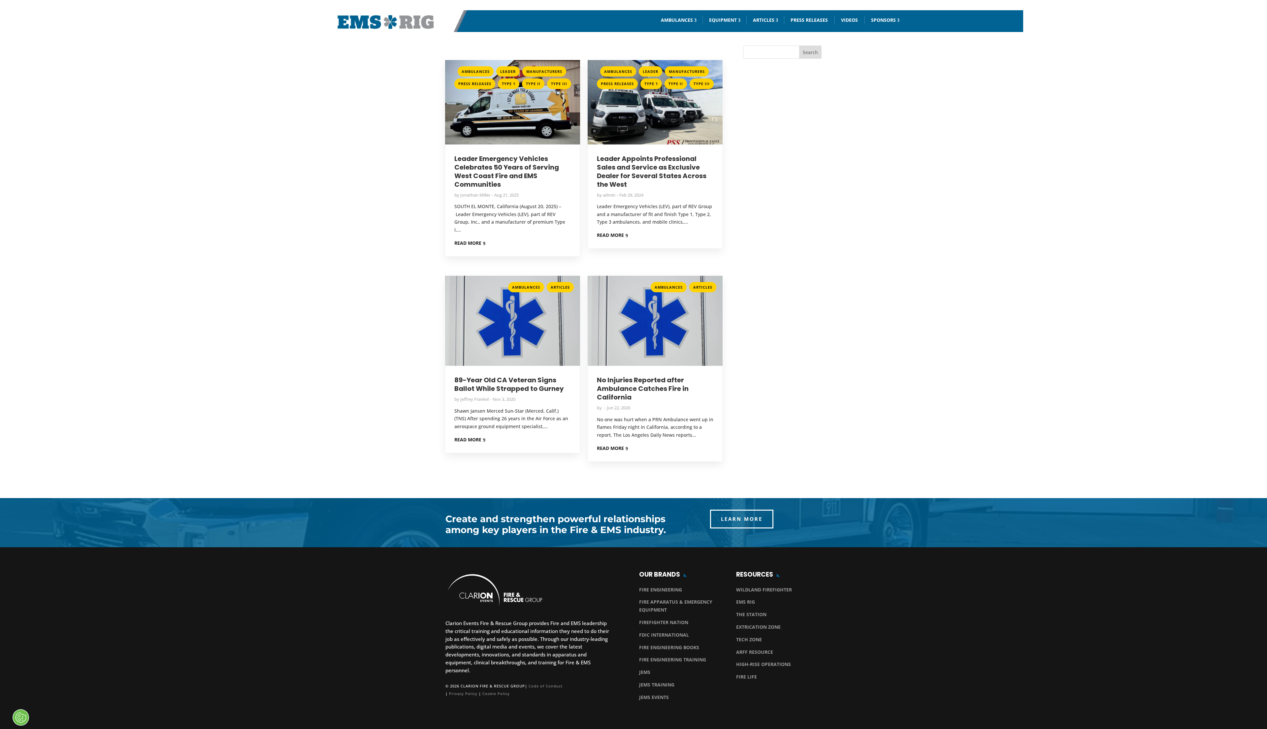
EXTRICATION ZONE (758, 627)
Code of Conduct (546, 685)
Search (810, 52)
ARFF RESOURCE (754, 652)
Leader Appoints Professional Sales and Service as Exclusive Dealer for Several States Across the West (651, 171)
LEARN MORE (742, 519)
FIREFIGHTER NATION (663, 622)
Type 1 (508, 83)
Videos (849, 20)
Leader (508, 71)
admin (609, 195)
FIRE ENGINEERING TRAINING (672, 659)
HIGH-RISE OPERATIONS (763, 664)
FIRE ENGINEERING (660, 589)
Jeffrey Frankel (474, 399)
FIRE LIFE (746, 677)
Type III (559, 83)
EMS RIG (745, 602)
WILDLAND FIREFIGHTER (764, 589)
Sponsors (883, 20)
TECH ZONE (749, 639)
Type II (533, 83)
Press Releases (809, 20)
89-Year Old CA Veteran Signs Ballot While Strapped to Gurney (509, 384)
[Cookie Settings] (21, 717)
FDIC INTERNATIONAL (664, 635)
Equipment (723, 20)
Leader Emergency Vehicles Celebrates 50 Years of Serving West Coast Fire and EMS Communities (506, 171)
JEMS (644, 672)
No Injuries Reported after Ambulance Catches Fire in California (643, 388)
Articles (763, 20)
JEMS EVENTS (654, 697)
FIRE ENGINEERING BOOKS (669, 647)
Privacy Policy (463, 693)
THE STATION (751, 614)
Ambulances (677, 20)
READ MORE (467, 243)
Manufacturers (544, 71)
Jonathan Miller (475, 195)
